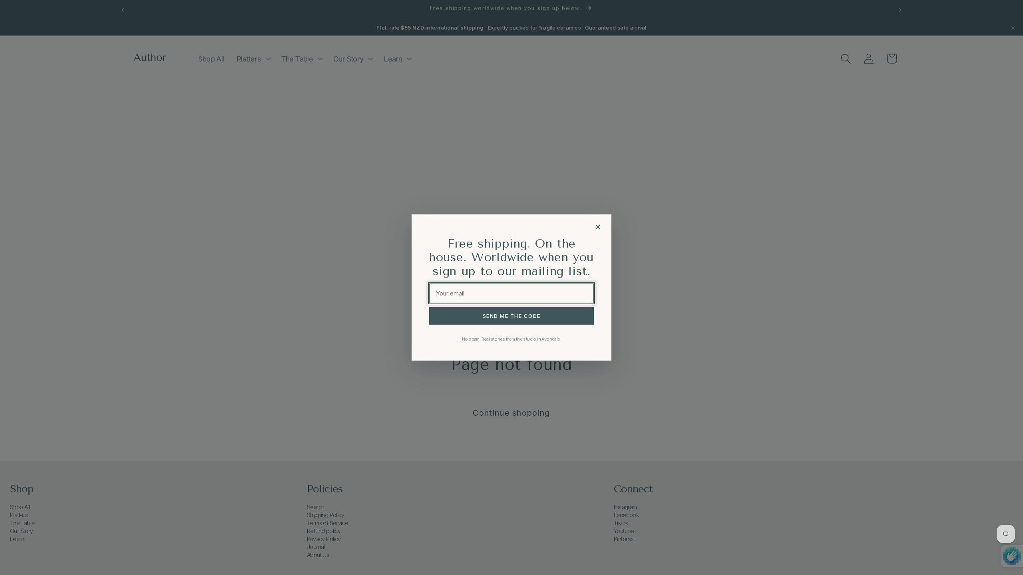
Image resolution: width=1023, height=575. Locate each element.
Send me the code (512, 316)
